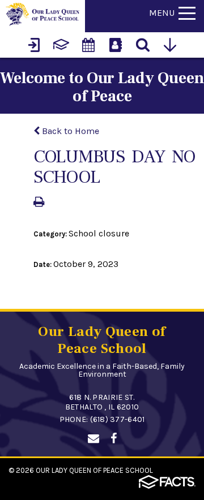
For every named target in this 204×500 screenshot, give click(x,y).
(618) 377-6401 (117, 419)
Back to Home (69, 131)
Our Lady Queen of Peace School (94, 470)
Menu (162, 12)
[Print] (38, 202)
